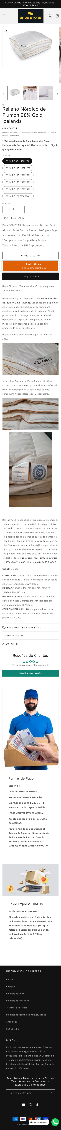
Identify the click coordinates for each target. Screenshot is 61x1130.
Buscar (9, 979)
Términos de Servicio (16, 1007)
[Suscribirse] (51, 1093)
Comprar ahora (30, 276)
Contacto (11, 986)
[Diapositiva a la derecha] (57, 93)
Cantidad (6, 203)
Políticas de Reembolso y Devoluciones (26, 1014)
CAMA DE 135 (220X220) (18, 175)
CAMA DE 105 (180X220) (18, 168)
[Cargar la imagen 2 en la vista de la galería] (30, 93)
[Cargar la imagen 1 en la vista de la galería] (15, 93)
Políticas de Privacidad (17, 1000)
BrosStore (25, 1124)
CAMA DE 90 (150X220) (17, 161)
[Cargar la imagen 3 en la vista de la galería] (46, 93)
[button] (3, 15)
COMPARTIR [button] (12, 643)
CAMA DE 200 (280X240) (18, 196)
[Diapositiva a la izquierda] (3, 93)
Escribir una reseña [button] (30, 673)
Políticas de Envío (15, 993)
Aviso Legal (12, 1021)
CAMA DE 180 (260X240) (18, 189)
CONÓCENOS (12, 1028)
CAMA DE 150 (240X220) (18, 182)
